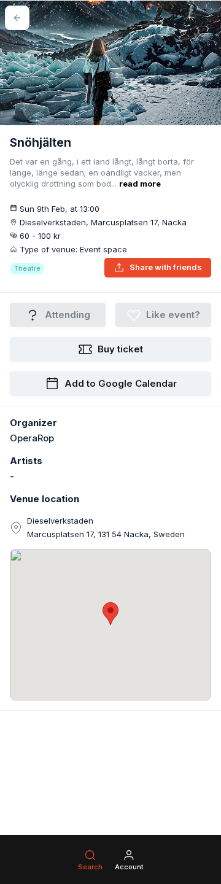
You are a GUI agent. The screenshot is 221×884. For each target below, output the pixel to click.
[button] (110, 613)
